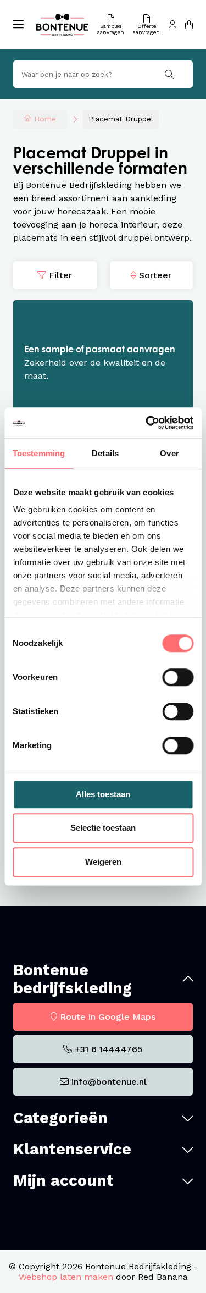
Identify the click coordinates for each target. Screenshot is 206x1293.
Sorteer (155, 275)
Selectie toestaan (103, 827)
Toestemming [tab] (39, 453)
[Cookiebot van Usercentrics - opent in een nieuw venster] (146, 423)
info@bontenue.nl (109, 1081)
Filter (60, 275)
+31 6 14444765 (109, 1049)
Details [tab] (105, 453)
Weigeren (103, 861)
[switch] (177, 677)
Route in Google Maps (107, 1017)
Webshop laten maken (66, 1277)
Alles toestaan (103, 794)
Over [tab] (169, 453)
